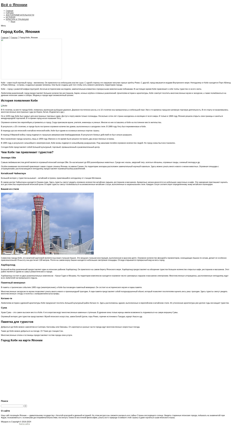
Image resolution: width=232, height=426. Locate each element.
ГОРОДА (10, 13)
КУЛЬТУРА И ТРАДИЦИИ (17, 19)
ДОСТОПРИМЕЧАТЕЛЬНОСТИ (20, 15)
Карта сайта (24, 424)
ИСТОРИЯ (10, 17)
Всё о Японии (14, 5)
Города (14, 38)
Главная (9, 11)
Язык (13, 22)
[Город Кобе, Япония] (31, 79)
